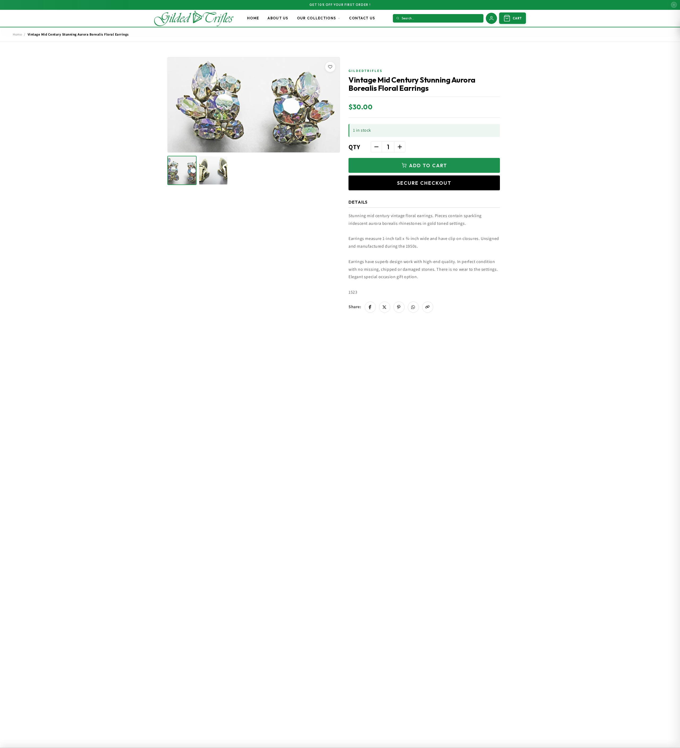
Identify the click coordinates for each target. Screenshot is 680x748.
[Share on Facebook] (370, 307)
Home (253, 18)
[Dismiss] (674, 5)
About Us (277, 18)
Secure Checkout (424, 183)
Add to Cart (428, 165)
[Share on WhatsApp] (413, 307)
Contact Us (362, 18)
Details (358, 202)
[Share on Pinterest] (399, 307)
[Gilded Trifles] (194, 18)
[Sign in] (491, 18)
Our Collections (316, 18)
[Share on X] (384, 307)
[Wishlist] (330, 67)
